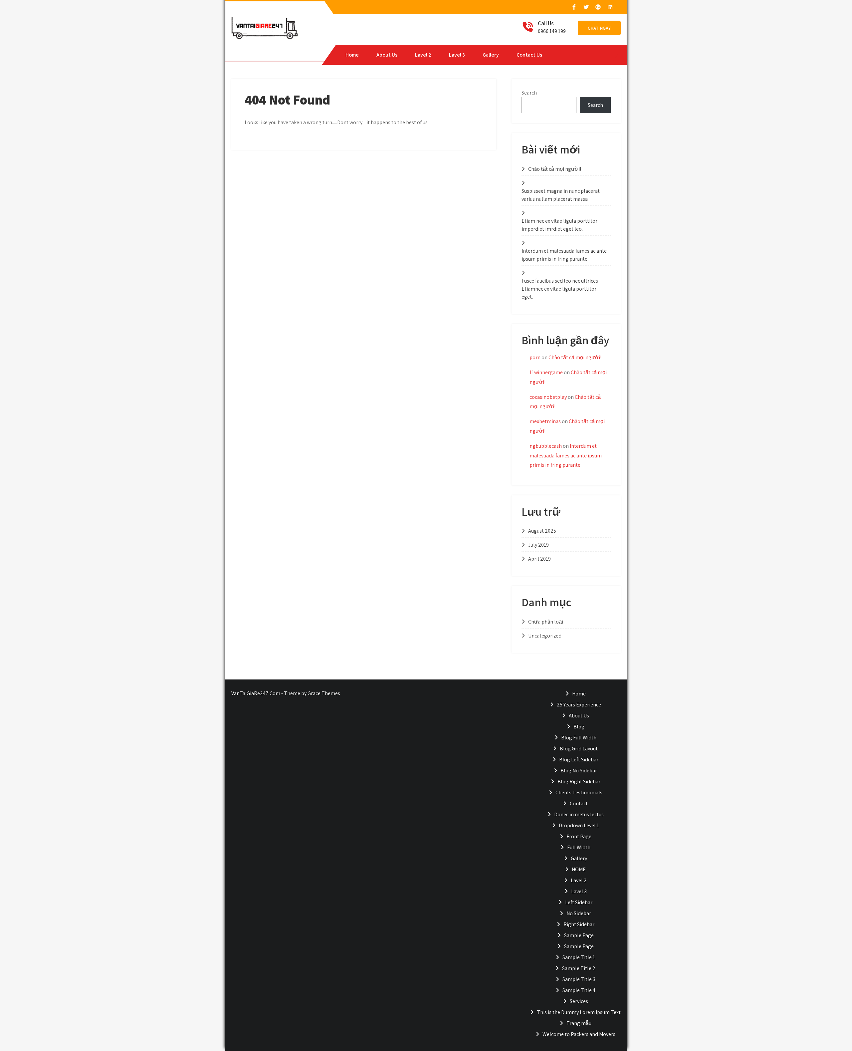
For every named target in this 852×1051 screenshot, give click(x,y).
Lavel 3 (457, 54)
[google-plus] (598, 7)
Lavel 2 (423, 54)
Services (579, 1001)
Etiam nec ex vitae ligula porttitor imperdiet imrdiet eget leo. (559, 224)
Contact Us (529, 54)
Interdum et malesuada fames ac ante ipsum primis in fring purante (564, 254)
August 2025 (542, 530)
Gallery (491, 54)
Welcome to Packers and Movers (578, 1034)
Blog (578, 726)
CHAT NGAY (599, 28)
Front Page (578, 836)
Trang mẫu (578, 1023)
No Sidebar (578, 913)
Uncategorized (544, 635)
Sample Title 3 (578, 979)
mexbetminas (545, 421)
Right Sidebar (578, 924)
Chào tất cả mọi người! (554, 168)
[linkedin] (610, 7)
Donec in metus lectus (579, 814)
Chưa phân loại (545, 621)
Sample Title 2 (578, 968)
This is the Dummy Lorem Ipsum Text (579, 1012)
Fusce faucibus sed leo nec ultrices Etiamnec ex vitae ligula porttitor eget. (560, 288)
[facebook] (574, 7)
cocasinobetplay (548, 397)
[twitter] (586, 7)
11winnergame (546, 372)
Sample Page (579, 935)
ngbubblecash (546, 445)
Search (529, 92)
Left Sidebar (578, 902)
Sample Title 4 (578, 990)
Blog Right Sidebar (578, 781)
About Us (386, 54)
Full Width (578, 847)
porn (535, 357)
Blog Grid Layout (579, 748)
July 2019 (538, 544)
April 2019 (539, 558)
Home (352, 54)
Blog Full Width (578, 737)
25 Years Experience (579, 704)
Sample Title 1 (578, 957)
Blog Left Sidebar (578, 759)
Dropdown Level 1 (579, 825)
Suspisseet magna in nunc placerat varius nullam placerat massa (561, 194)
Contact (579, 803)
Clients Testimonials (578, 792)
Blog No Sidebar (578, 770)
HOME (579, 869)
